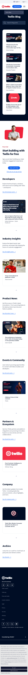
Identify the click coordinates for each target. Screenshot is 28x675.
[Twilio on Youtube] (16, 623)
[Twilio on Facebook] (3, 623)
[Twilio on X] (7, 623)
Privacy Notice (8, 661)
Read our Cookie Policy (5, 673)
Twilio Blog (8, 12)
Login (23, 1)
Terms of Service (4, 663)
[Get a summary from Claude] (12, 585)
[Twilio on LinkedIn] (12, 623)
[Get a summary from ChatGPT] (3, 585)
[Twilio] (6, 6)
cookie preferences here (12, 658)
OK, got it (14, 667)
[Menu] (24, 6)
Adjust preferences (14, 670)
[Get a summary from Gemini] (7, 585)
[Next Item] (16, 230)
